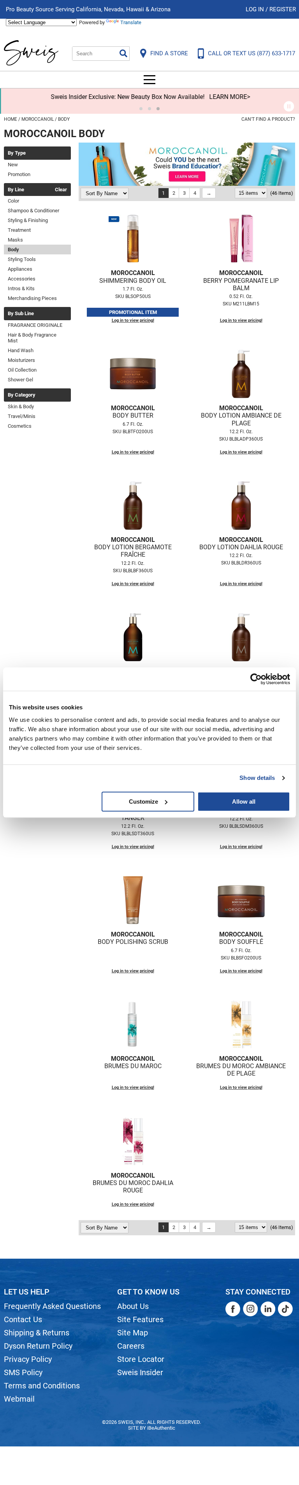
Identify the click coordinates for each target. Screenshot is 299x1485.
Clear (61, 189)
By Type (17, 153)
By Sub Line (21, 313)
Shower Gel (20, 380)
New (13, 165)
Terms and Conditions (42, 1385)
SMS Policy (23, 1372)
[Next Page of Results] (209, 193)
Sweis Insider (140, 1372)
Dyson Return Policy (38, 1346)
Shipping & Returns (36, 1332)
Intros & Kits (21, 288)
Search (123, 53)
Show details (257, 777)
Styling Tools (22, 259)
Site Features (140, 1319)
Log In (256, 9)
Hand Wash (20, 350)
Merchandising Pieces (32, 298)
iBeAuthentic (161, 1428)
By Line (16, 189)
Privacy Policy (28, 1359)
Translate (130, 22)
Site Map (132, 1332)
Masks (15, 240)
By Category (21, 395)
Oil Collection (22, 370)
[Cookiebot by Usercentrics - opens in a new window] (256, 679)
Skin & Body (21, 406)
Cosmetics (20, 426)
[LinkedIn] (267, 1309)
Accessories (21, 279)
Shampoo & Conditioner (33, 210)
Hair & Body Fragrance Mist (32, 338)
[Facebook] (232, 1309)
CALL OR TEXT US (251, 53)
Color (13, 201)
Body (13, 249)
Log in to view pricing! (133, 320)
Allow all (243, 801)
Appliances (20, 269)
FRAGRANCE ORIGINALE (35, 325)
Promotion (19, 174)
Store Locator (140, 1359)
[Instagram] (250, 1309)
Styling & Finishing (28, 220)
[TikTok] (285, 1309)
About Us (133, 1306)
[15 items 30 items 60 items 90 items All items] (251, 193)
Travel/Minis (21, 416)
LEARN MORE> (228, 97)
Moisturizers (21, 360)
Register (282, 9)
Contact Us (23, 1319)
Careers (130, 1346)
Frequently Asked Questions (52, 1306)
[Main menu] (149, 79)
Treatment (19, 230)
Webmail (19, 1399)
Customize (143, 801)
